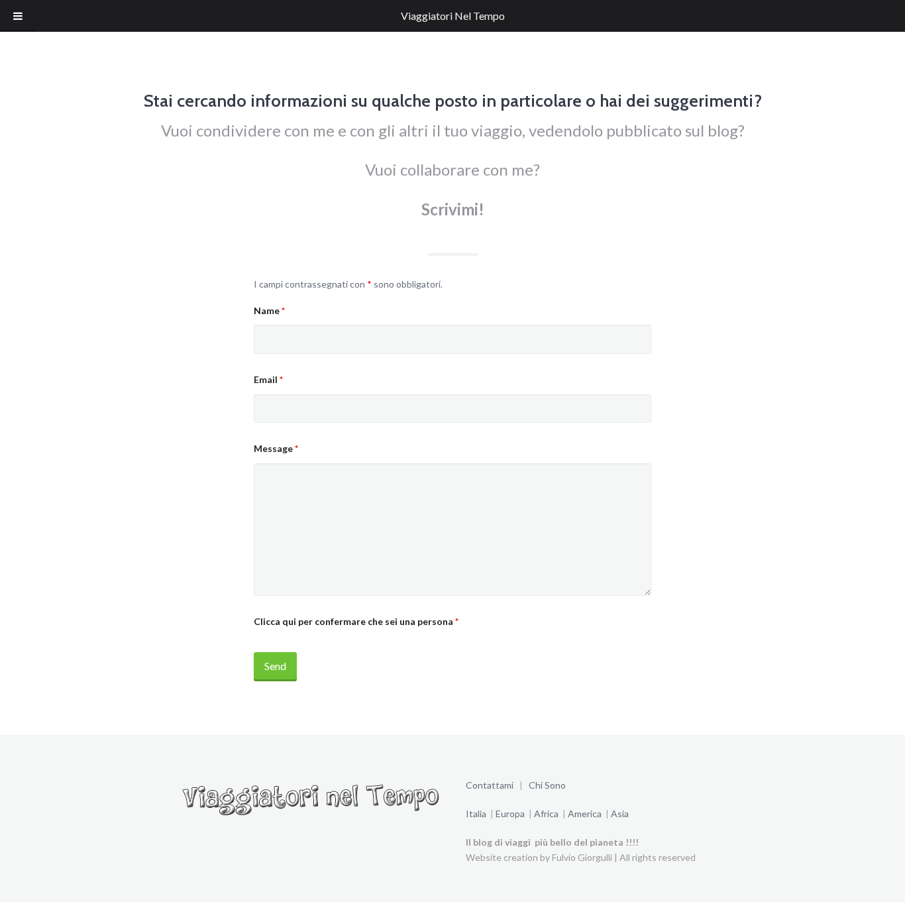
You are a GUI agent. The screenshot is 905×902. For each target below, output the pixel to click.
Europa (511, 813)
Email (268, 379)
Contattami (490, 785)
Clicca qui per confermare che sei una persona (356, 621)
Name (269, 310)
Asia (620, 813)
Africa (545, 813)
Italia (476, 813)
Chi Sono (547, 785)
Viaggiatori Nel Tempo (453, 15)
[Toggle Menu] (18, 16)
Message (276, 448)
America (586, 813)
